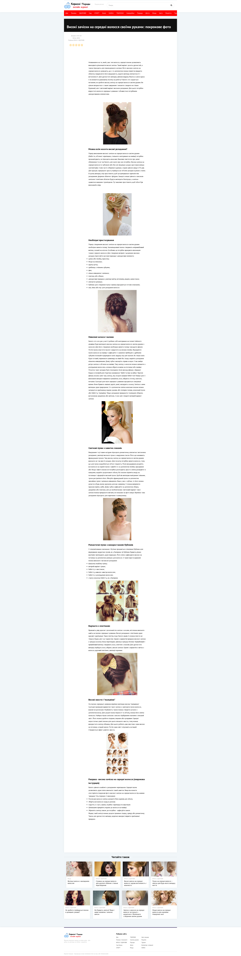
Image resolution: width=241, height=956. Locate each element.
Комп (104, 13)
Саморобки (130, 13)
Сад (90, 13)
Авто (161, 13)
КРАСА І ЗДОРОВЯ (79, 40)
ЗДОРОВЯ (82, 13)
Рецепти (168, 13)
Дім (66, 13)
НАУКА (111, 13)
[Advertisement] (117, 48)
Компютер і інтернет (147, 945)
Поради (140, 13)
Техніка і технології (121, 940)
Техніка (73, 13)
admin (78, 38)
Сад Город (119, 945)
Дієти (147, 13)
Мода (154, 13)
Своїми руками (134, 940)
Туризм (176, 13)
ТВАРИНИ (120, 13)
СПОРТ (96, 13)
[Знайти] (171, 5)
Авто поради (145, 937)
